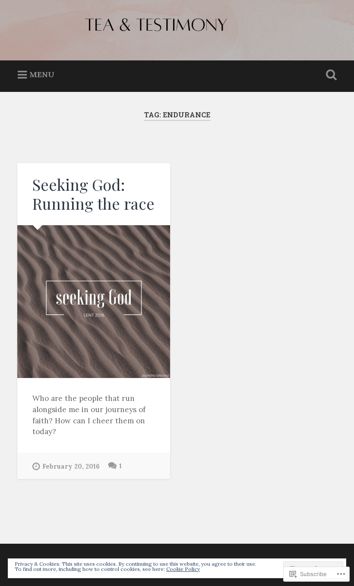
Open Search (329, 75)
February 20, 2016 (71, 466)
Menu (41, 74)
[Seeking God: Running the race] (93, 301)
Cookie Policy (183, 569)
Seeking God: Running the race (93, 193)
